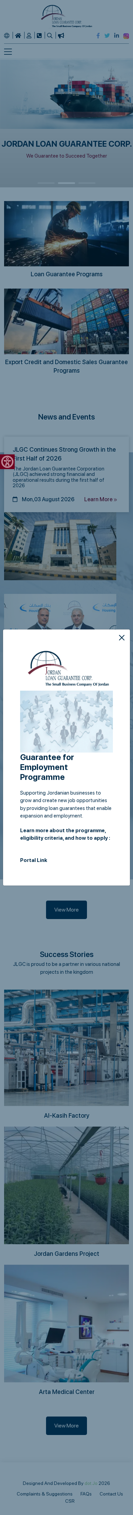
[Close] (121, 637)
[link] (7, 461)
